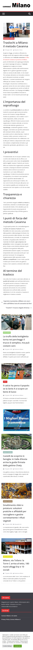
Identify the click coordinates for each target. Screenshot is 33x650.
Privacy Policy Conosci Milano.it (11, 619)
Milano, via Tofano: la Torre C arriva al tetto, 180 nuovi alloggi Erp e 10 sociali (16, 565)
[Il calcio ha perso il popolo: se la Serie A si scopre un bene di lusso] (16, 371)
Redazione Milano (18, 349)
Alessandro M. (17, 524)
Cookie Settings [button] (7, 646)
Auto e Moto (7, 332)
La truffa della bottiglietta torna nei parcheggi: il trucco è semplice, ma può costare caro (16, 341)
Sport (5, 381)
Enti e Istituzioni (8, 556)
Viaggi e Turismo (8, 452)
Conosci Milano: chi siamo (9, 616)
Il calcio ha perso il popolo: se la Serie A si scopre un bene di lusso (16, 388)
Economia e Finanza (9, 38)
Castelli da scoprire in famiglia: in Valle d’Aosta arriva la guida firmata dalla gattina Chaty (15, 460)
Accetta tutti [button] (18, 646)
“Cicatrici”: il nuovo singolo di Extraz (17, 308)
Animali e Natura (8, 501)
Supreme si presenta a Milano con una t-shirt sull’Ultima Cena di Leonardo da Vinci (18, 302)
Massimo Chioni (18, 50)
